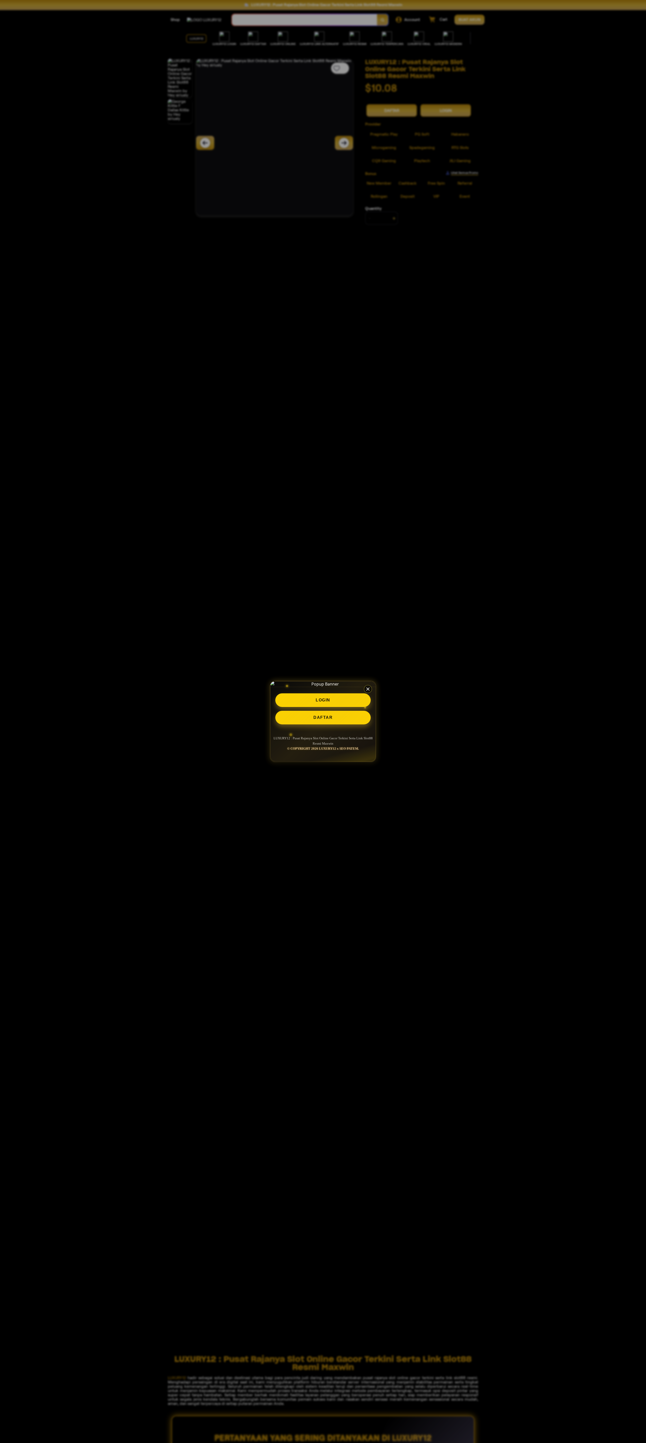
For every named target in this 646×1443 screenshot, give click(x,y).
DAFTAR (323, 717)
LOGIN (323, 700)
